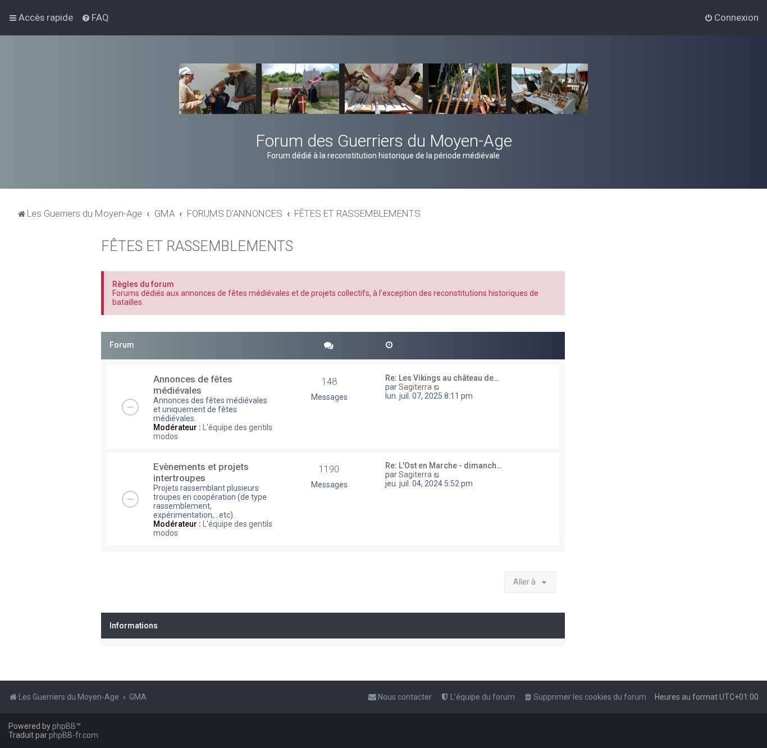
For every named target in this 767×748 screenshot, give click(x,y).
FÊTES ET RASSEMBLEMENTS (197, 246)
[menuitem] (95, 17)
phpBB (64, 726)
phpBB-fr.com (73, 735)
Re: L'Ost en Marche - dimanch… (443, 465)
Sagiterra (415, 386)
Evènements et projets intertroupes (201, 472)
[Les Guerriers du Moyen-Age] (383, 88)
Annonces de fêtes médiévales (192, 384)
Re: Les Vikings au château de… (442, 377)
